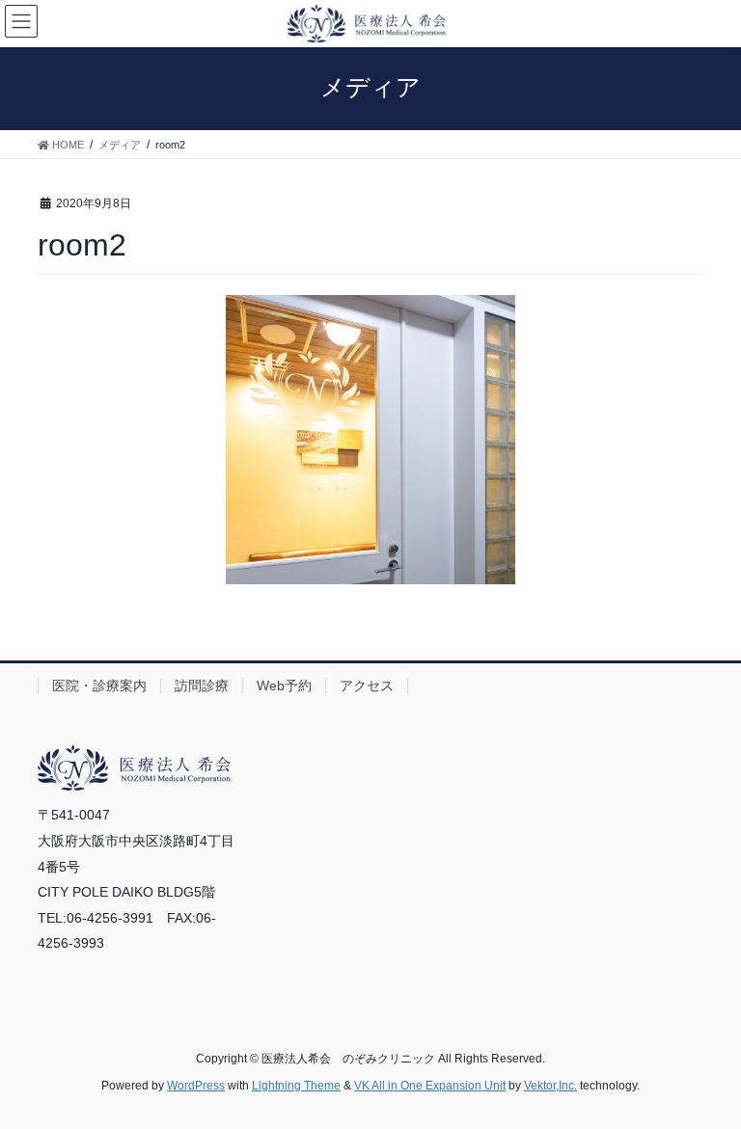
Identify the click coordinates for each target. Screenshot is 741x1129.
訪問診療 (202, 685)
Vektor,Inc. (550, 1085)
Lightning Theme (296, 1085)
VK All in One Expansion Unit (430, 1085)
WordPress (196, 1085)
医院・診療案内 (99, 685)
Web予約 (284, 685)
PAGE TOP (706, 1078)
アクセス (367, 685)
